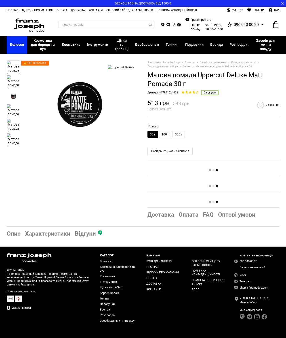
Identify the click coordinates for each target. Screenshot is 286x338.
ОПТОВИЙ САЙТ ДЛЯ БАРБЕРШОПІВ (129, 10)
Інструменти (97, 44)
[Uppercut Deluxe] (121, 67)
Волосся (17, 44)
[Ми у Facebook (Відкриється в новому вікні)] (179, 24)
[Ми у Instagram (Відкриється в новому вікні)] (173, 24)
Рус (240, 10)
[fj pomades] (29, 258)
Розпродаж (239, 44)
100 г (165, 134)
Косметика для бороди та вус (43, 44)
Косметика (71, 44)
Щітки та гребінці (121, 44)
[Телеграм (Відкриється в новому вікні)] (168, 24)
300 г (178, 134)
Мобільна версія (21, 307)
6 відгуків (210, 92)
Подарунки (194, 44)
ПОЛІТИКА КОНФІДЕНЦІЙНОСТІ (176, 10)
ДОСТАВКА (78, 10)
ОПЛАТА (62, 10)
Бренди (216, 44)
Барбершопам (147, 44)
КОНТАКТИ (95, 10)
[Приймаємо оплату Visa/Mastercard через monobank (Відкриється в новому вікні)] (10, 298)
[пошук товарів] (150, 24)
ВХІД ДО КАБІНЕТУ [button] (159, 261)
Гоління (172, 44)
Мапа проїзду (248, 302)
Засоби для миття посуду (265, 44)
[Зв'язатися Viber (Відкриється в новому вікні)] (163, 24)
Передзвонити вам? (252, 267)
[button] (282, 3)
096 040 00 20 (246, 25)
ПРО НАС (13, 10)
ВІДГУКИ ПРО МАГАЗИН (37, 10)
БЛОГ (195, 289)
